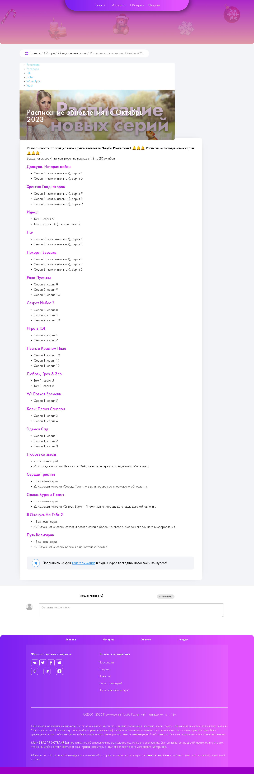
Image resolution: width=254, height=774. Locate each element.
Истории (117, 5)
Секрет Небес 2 (40, 303)
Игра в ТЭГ (36, 329)
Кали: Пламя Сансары (46, 409)
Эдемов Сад (37, 429)
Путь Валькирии (40, 535)
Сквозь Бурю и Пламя (45, 495)
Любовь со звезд (41, 455)
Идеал (32, 212)
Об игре (136, 5)
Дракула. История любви (49, 167)
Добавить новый (165, 596)
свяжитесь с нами (102, 747)
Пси (30, 232)
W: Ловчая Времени (44, 394)
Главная (100, 5)
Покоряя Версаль (41, 253)
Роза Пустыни (39, 278)
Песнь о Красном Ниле (46, 349)
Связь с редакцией (110, 683)
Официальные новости (72, 53)
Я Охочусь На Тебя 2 (45, 515)
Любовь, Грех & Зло (44, 374)
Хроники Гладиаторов (46, 187)
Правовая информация (113, 690)
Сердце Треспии (41, 475)
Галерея (103, 669)
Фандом (154, 5)
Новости (104, 676)
